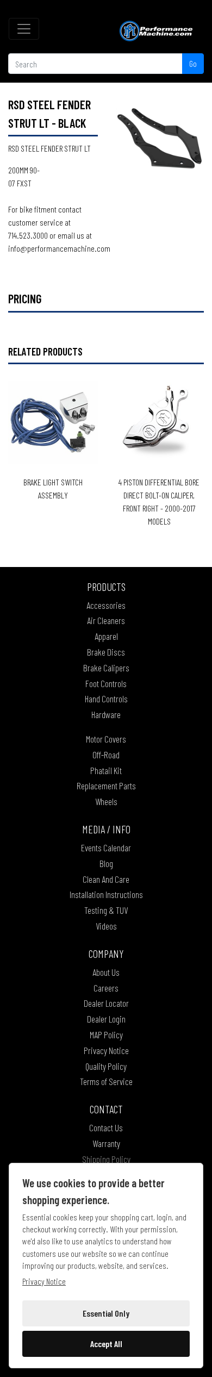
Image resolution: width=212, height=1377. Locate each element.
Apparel (106, 636)
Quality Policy (106, 1066)
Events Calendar (106, 847)
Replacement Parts (106, 785)
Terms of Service (106, 1081)
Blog (106, 863)
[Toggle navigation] (24, 29)
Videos (106, 925)
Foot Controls (106, 683)
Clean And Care (106, 879)
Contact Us (106, 1127)
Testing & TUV (106, 910)
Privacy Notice (106, 1050)
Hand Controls (106, 698)
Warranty (106, 1143)
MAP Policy (106, 1034)
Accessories (106, 605)
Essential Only (106, 1313)
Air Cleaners (106, 620)
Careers (106, 987)
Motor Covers (106, 738)
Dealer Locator (106, 1003)
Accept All (106, 1343)
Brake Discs (106, 651)
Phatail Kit (106, 770)
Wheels (106, 801)
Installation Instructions (106, 894)
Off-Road (106, 754)
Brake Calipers (106, 667)
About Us (106, 972)
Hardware (106, 714)
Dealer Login (106, 1018)
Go (193, 63)
